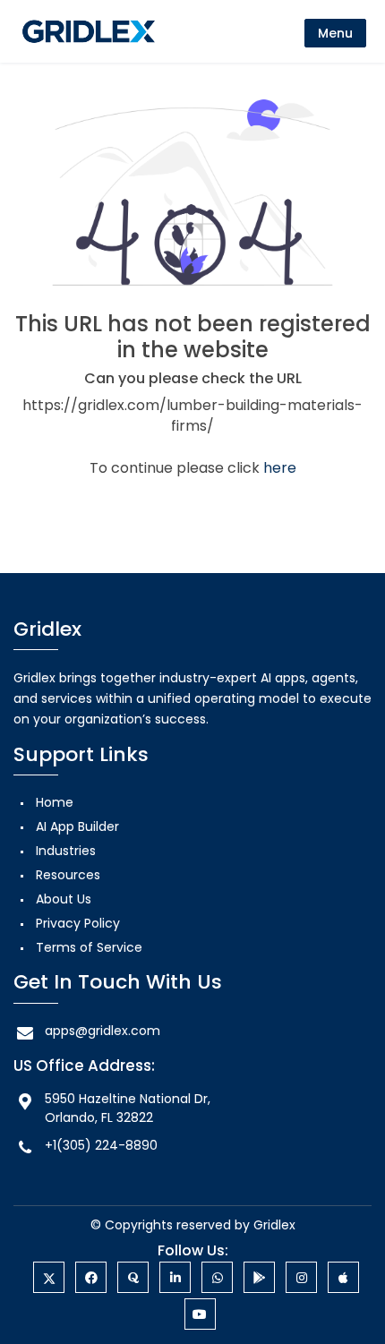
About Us (63, 899)
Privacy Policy (78, 923)
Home (54, 802)
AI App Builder (77, 826)
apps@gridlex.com (102, 1031)
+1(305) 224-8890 (101, 1145)
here (279, 468)
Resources (68, 875)
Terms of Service (89, 947)
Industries (66, 851)
